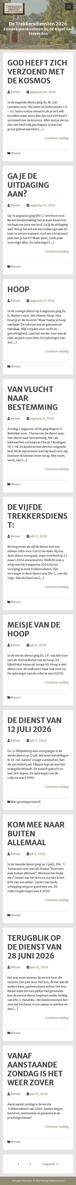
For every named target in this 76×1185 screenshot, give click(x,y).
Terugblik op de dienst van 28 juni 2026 (34, 947)
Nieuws (16, 153)
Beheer (16, 92)
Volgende (48, 1164)
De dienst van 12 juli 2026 (34, 725)
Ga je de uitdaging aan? (28, 185)
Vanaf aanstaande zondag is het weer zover (35, 1069)
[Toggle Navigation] (69, 6)
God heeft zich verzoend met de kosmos (37, 71)
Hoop (18, 289)
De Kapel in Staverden (22, 1181)
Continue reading (57, 138)
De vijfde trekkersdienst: (37, 516)
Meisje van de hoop (33, 629)
